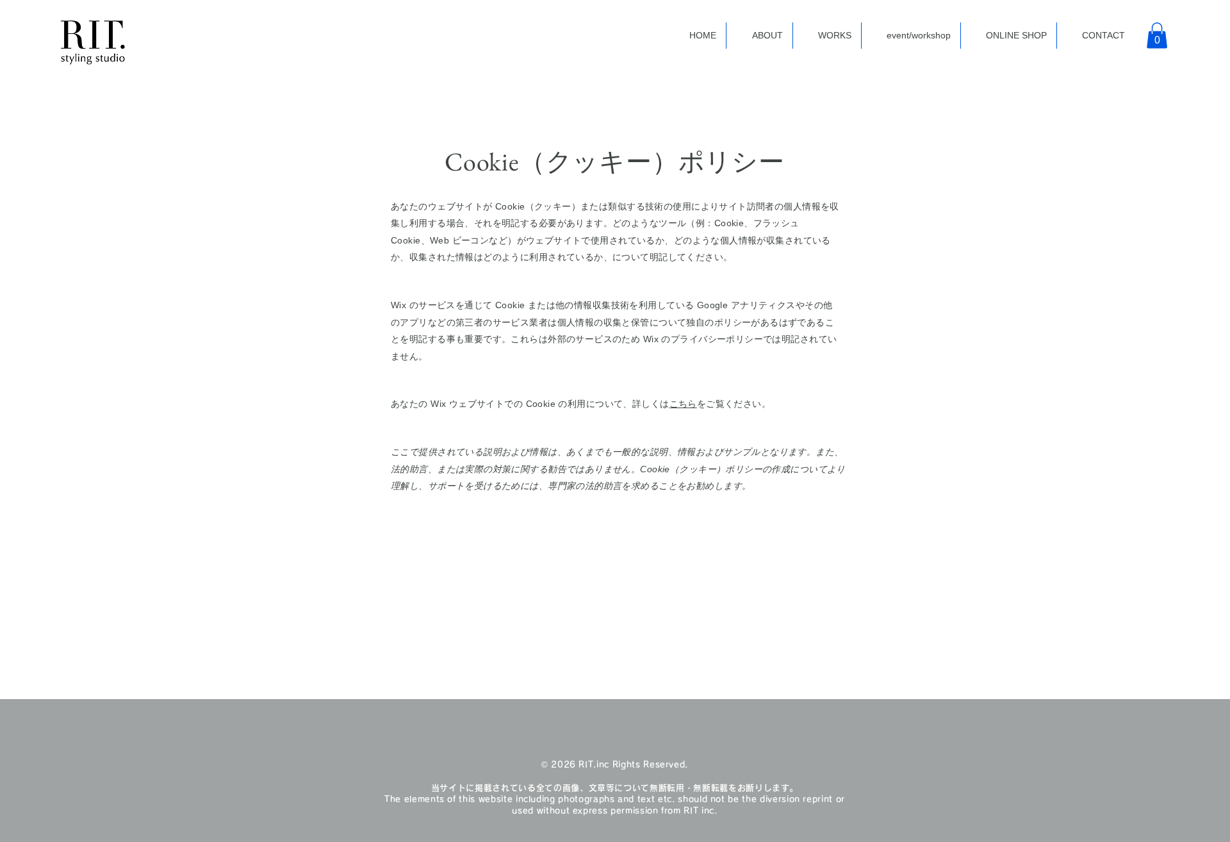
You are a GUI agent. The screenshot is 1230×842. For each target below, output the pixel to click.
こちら (683, 404)
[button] (1157, 35)
